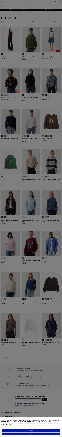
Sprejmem (31, 430)
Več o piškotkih (31, 434)
